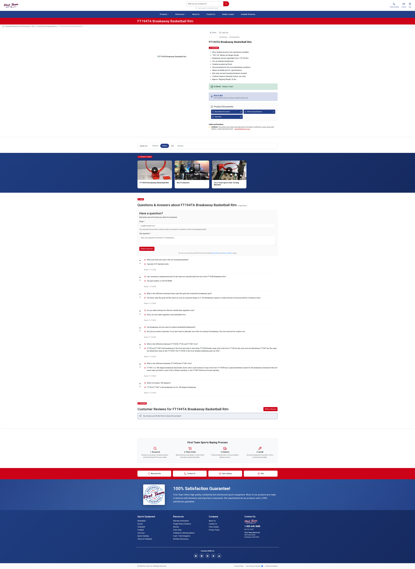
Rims (33, 26)
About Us (196, 14)
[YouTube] (219, 556)
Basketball (141, 521)
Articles (176, 527)
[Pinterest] (207, 556)
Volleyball (141, 527)
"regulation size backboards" (208, 8)
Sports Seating (143, 536)
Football (140, 530)
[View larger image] (171, 56)
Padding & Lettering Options (184, 533)
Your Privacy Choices (253, 566)
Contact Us (210, 14)
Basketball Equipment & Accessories (18, 26)
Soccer (140, 524)
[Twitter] (213, 556)
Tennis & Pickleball (144, 539)
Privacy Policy (215, 253)
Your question (145, 233)
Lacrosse (141, 533)
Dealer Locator (228, 14)
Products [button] (163, 14)
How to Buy (218, 95)
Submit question (147, 249)
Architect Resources (180, 539)
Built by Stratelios (272, 566)
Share (214, 32)
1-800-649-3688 (252, 526)
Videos (164, 146)
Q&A (172, 146)
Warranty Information (181, 521)
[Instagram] (202, 556)
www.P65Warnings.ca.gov (242, 129)
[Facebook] (196, 556)
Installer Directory (248, 14)
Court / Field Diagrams (181, 536)
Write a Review (270, 409)
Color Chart (177, 530)
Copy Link (225, 32)
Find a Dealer (214, 527)
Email (142, 222)
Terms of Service (228, 253)
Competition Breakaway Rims (47, 26)
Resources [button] (179, 14)
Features (155, 146)
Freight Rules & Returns (182, 524)
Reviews (180, 146)
